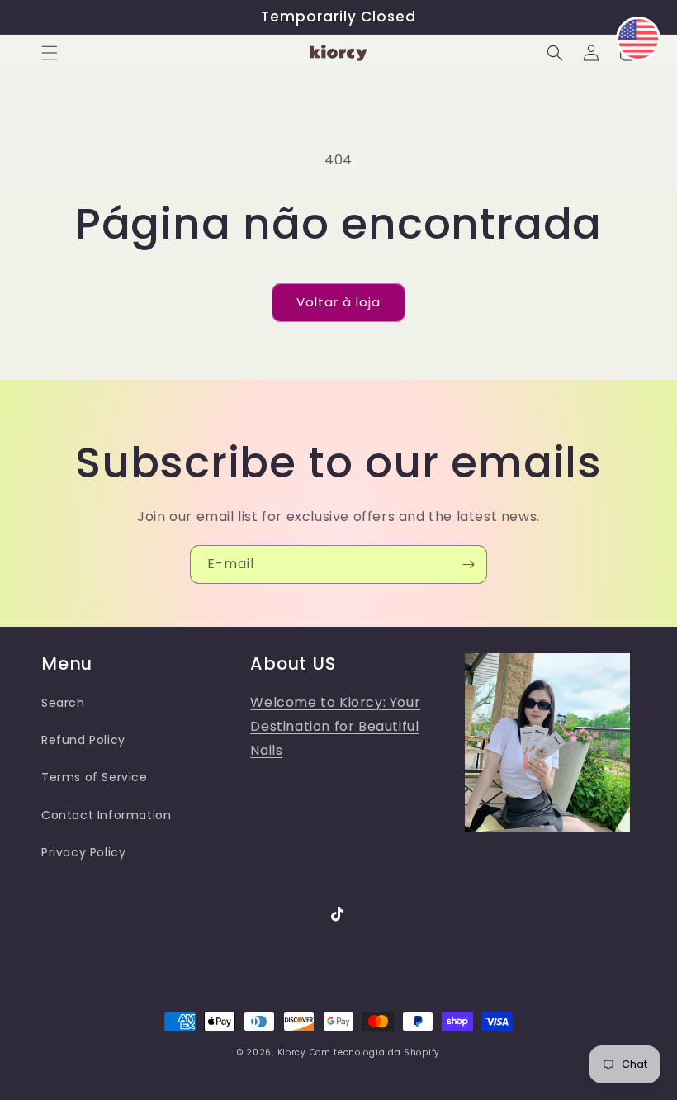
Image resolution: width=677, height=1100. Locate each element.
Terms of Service (94, 777)
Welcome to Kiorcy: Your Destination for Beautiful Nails (335, 726)
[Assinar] (468, 564)
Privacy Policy (83, 852)
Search (63, 703)
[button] (49, 53)
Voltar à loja (338, 302)
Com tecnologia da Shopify (375, 1052)
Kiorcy (291, 1052)
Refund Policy (83, 740)
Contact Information (106, 815)
